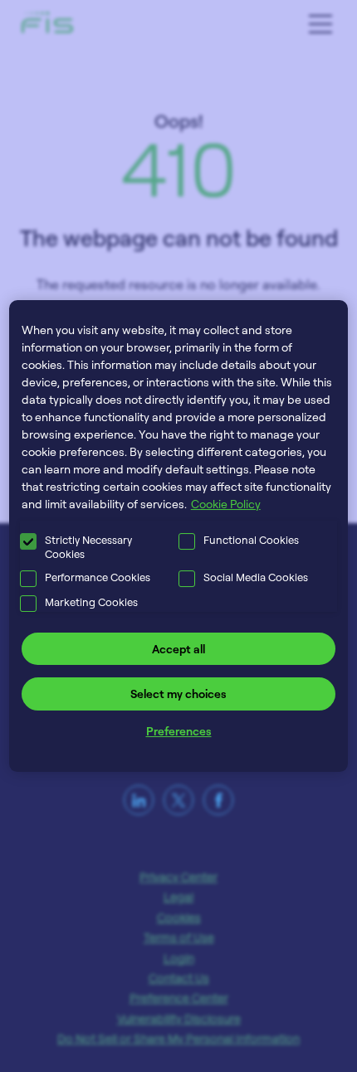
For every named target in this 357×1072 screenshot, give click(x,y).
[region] (179, 536)
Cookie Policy (226, 504)
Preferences (179, 731)
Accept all (178, 649)
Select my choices (178, 693)
